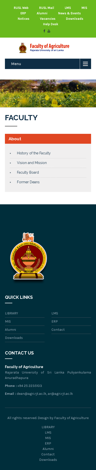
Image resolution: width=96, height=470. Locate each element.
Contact (58, 330)
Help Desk (50, 24)
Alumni (42, 13)
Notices (23, 19)
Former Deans (28, 182)
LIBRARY (11, 313)
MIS (84, 8)
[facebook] (44, 31)
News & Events (69, 13)
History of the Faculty (34, 153)
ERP (23, 13)
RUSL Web (21, 8)
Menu (16, 63)
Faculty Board (28, 172)
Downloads (74, 19)
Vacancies (47, 19)
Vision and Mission (32, 163)
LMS (68, 8)
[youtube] (49, 31)
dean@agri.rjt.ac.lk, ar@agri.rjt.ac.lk (45, 394)
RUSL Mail (46, 8)
